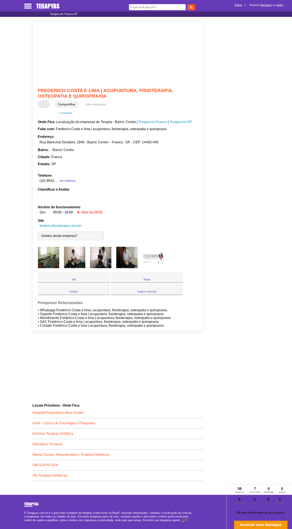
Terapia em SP (181, 122)
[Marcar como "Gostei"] (41, 104)
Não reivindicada (96, 104)
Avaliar (74, 291)
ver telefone (67, 180)
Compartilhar (66, 104)
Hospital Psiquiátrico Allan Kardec (58, 412)
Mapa (147, 279)
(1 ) (65, 113)
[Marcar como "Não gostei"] (47, 104)
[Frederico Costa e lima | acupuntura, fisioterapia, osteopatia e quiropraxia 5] (153, 267)
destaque (266, 5)
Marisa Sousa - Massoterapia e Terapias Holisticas (70, 454)
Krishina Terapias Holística (52, 433)
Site (74, 279)
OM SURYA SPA (45, 465)
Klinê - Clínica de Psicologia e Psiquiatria (63, 423)
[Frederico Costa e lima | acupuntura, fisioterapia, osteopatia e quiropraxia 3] (100, 267)
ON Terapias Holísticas (49, 475)
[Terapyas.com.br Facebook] (25, 523)
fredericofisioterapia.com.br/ (60, 226)
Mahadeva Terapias (47, 444)
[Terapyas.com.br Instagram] (29, 523)
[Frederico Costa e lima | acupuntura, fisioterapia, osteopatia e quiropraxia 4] (127, 267)
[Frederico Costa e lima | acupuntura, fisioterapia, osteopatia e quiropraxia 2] (74, 267)
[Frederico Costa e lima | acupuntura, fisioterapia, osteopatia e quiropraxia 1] (48, 267)
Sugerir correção (147, 291)
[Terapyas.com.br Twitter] (27, 523)
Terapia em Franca (153, 122)
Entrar (238, 5)
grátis (279, 5)
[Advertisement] (115, 55)
